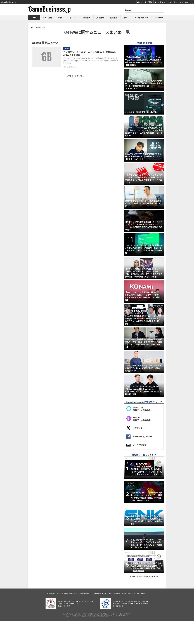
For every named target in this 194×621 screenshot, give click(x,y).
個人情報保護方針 (86, 593)
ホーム (34, 18)
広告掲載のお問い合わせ (70, 593)
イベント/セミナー (140, 18)
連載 (125, 18)
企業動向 (86, 18)
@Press (142, 593)
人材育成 (100, 18)
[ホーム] (32, 27)
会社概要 (117, 593)
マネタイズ (72, 18)
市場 (60, 18)
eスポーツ (159, 18)
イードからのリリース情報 (130, 593)
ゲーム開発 (47, 18)
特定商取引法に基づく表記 (103, 593)
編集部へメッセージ (53, 593)
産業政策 (113, 18)
